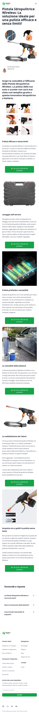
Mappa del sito (25, 657)
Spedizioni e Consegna (9, 646)
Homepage (24, 646)
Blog (22, 653)
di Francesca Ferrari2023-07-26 (13, 68)
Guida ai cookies (7, 667)
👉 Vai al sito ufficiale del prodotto (19, 169)
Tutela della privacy (8, 663)
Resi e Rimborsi (7, 653)
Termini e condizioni (8, 671)
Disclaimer (5, 674)
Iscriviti (19, 695)
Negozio (23, 649)
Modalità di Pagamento (9, 649)
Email (22, 667)
